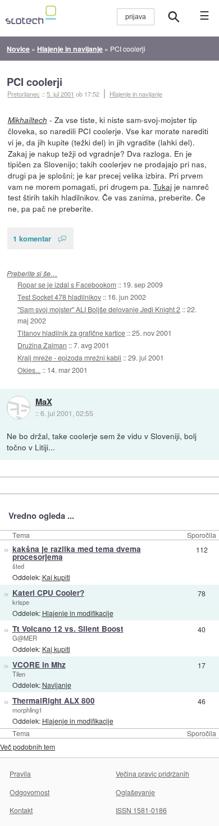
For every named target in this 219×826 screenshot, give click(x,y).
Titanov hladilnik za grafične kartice (71, 332)
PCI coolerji (34, 81)
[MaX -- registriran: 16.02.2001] (18, 407)
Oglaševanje (135, 792)
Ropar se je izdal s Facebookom (66, 284)
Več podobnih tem (27, 746)
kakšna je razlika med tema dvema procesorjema (76, 553)
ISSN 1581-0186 (141, 810)
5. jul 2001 (60, 93)
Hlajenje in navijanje (136, 93)
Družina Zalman (42, 345)
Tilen (18, 673)
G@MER (24, 637)
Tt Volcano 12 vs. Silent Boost (68, 628)
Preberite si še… (32, 273)
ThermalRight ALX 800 (53, 700)
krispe (20, 601)
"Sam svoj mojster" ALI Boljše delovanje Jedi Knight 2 (98, 309)
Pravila (20, 773)
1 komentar (32, 238)
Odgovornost (29, 792)
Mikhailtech (27, 120)
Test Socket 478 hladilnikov (59, 297)
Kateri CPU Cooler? (48, 592)
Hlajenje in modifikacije (77, 613)
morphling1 (27, 709)
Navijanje (56, 685)
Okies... (28, 370)
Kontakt (21, 810)
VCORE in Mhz (39, 664)
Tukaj (162, 186)
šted (18, 566)
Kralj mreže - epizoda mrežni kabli (69, 357)
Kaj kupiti (56, 577)
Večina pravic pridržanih (152, 773)
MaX (43, 402)
